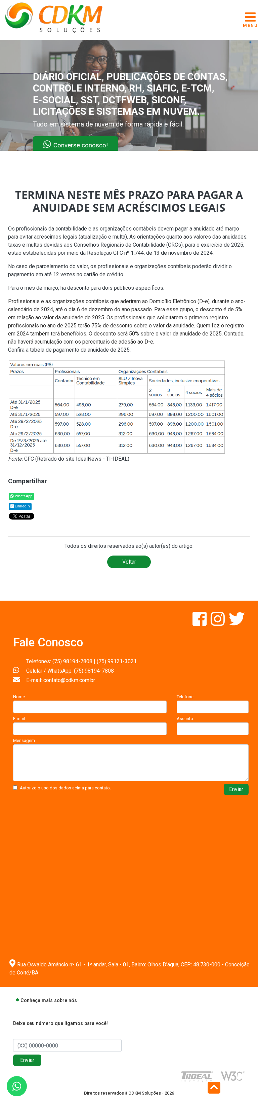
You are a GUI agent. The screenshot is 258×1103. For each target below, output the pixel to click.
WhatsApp (23, 496)
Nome (19, 696)
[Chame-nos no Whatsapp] (17, 1086)
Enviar (236, 789)
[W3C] (233, 1076)
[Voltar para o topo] (214, 1088)
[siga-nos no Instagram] (218, 623)
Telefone (185, 696)
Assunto (185, 718)
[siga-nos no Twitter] (237, 623)
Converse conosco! (81, 145)
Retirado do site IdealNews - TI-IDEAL (82, 459)
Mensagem (24, 740)
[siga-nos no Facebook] (200, 623)
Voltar (129, 562)
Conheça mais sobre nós (48, 1000)
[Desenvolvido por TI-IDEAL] (197, 1076)
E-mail (19, 718)
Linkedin (22, 506)
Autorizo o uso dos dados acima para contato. (65, 787)
